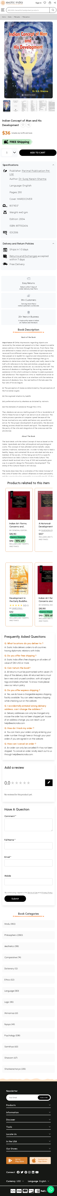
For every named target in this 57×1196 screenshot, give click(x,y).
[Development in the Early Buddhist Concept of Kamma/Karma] (19, 593)
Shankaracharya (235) (15, 1069)
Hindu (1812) (9, 924)
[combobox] (28, 10)
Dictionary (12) (11, 968)
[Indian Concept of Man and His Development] (6, 106)
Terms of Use (32, 892)
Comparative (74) (12, 957)
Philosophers (26, 17)
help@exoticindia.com (14, 723)
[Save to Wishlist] (23, 125)
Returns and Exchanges (23, 256)
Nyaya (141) (9, 1024)
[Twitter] (22, 1172)
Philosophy (17, 17)
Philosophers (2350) (13, 935)
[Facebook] (18, 1172)
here (28, 735)
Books (10, 17)
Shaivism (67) (10, 1057)
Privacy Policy (47, 892)
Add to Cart (37, 152)
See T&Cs (34, 289)
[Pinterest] (25, 1172)
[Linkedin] (33, 1172)
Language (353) (11, 991)
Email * (7, 857)
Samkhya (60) (11, 1046)
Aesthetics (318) (11, 946)
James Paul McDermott (15, 609)
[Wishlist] (44, 2)
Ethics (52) (9, 979)
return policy (19, 685)
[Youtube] (37, 1172)
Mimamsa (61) (11, 1013)
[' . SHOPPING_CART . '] (49, 2)
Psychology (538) (12, 1035)
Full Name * (9, 840)
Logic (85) (9, 1002)
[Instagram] (29, 1172)
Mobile (7, 875)
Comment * (10, 816)
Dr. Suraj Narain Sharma (32, 179)
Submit (15, 898)
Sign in (39, 3)
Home (4, 17)
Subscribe (44, 1098)
